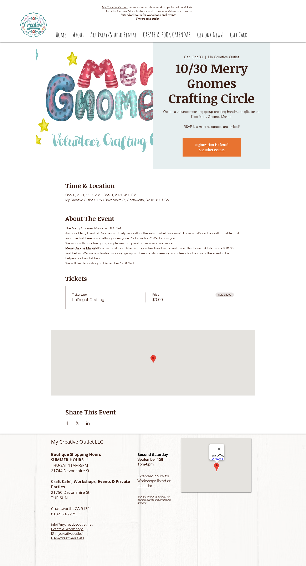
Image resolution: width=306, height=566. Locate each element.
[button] (113, 35)
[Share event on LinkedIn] (88, 423)
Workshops (85, 481)
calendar (144, 485)
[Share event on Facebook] (67, 423)
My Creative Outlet (115, 7)
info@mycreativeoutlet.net (72, 524)
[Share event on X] (78, 423)
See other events (212, 149)
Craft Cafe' (61, 481)
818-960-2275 (64, 514)
